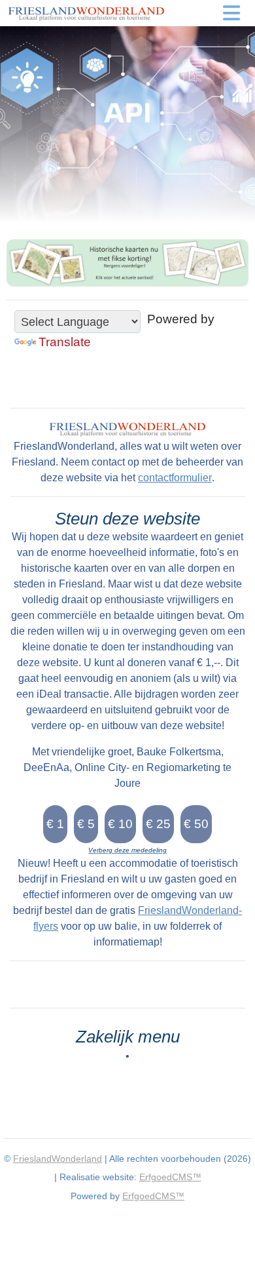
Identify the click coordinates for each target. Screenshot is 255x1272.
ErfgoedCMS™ (170, 1177)
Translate (65, 342)
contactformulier (175, 477)
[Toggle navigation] (231, 13)
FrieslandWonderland (57, 1158)
